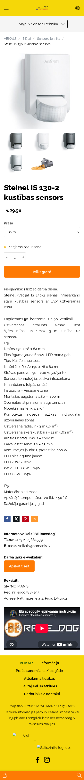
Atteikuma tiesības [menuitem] (39, 678)
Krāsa (8, 223)
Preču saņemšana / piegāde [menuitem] (39, 671)
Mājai (27, 38)
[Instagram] (47, 760)
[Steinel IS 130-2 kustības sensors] (15, 142)
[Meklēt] (79, 775)
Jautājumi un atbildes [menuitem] (39, 686)
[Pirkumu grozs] (4, 775)
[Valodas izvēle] (77, 8)
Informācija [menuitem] (49, 663)
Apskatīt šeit (19, 566)
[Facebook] (37, 760)
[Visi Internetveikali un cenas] (24, 748)
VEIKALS (10, 38)
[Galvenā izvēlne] (6, 8)
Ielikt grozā (42, 272)
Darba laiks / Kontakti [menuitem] (42, 694)
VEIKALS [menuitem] (27, 663)
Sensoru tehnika (48, 38)
